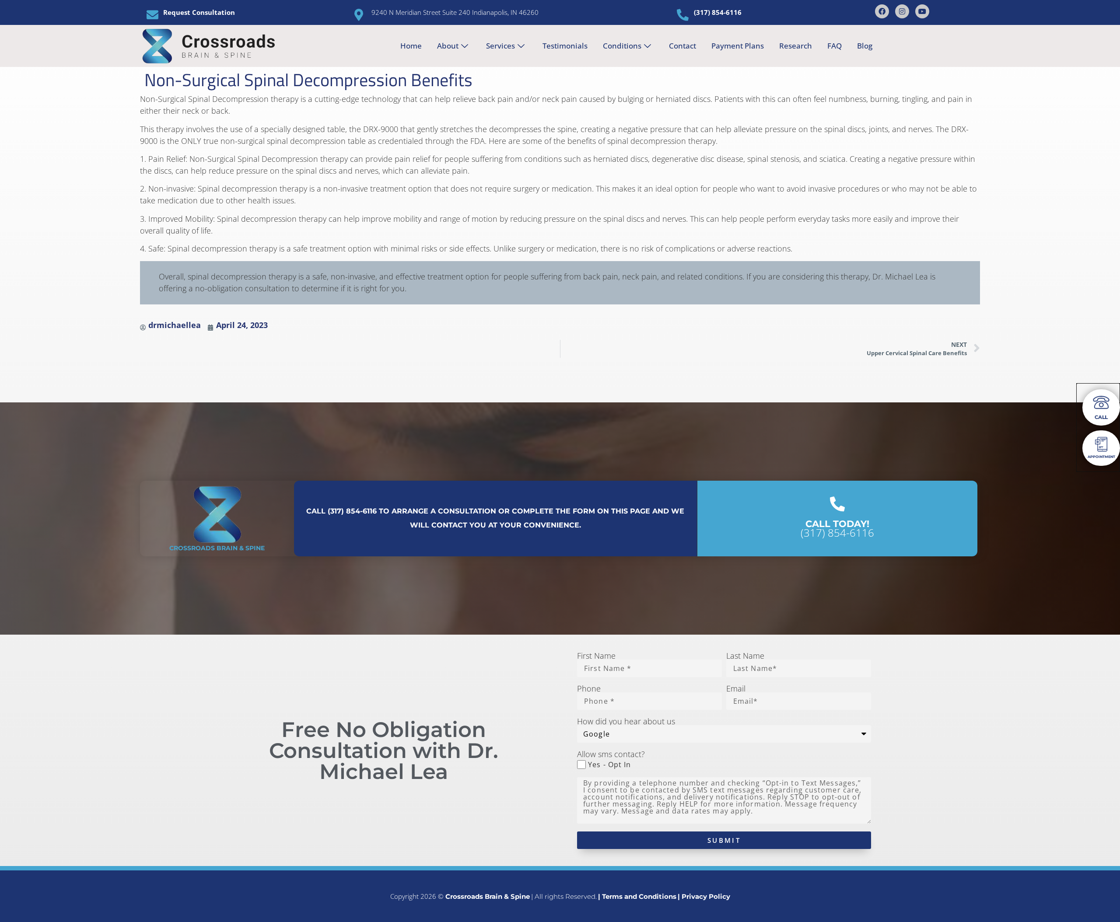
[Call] (1101, 402)
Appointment (1101, 456)
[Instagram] (902, 11)
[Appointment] (1101, 444)
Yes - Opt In (609, 764)
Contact (682, 46)
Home (411, 46)
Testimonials (565, 46)
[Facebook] (882, 11)
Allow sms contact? (611, 754)
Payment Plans (737, 46)
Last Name (745, 656)
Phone (589, 688)
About (447, 46)
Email (736, 688)
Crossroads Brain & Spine (217, 548)
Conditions (622, 46)
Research (795, 46)
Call (1101, 417)
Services (500, 46)
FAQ (834, 46)
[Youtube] (922, 11)
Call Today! (837, 523)
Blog (864, 46)
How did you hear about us (626, 721)
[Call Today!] (837, 503)
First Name (596, 656)
